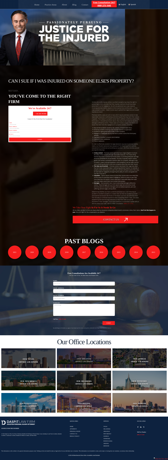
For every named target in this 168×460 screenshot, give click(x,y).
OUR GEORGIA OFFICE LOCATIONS (139, 360)
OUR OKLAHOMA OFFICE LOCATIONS (84, 382)
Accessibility (89, 455)
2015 (118, 252)
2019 (49, 252)
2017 (84, 252)
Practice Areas (50, 5)
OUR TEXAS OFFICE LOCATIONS (28, 360)
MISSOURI (106, 446)
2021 (14, 252)
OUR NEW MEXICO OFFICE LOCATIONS (28, 382)
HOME (71, 426)
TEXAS (105, 426)
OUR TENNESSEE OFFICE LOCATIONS (139, 382)
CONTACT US (73, 433)
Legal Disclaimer (96, 455)
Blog (74, 5)
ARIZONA (106, 443)
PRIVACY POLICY (74, 436)
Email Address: (13, 126)
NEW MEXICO (107, 433)
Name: (10, 122)
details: (11, 134)
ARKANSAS (106, 431)
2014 (136, 252)
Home (36, 5)
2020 (32, 252)
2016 (101, 252)
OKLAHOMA (106, 429)
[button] (50, 4)
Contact (85, 5)
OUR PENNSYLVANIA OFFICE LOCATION (28, 404)
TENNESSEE (106, 438)
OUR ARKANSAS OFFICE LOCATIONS (84, 360)
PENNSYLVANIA (107, 441)
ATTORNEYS (73, 429)
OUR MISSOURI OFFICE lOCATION (140, 404)
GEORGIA (106, 436)
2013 (153, 252)
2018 (66, 252)
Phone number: (13, 130)
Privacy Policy (83, 455)
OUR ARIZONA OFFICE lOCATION (84, 404)
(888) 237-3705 (128, 203)
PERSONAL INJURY (75, 431)
